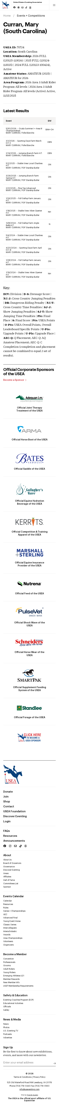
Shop (6, 801)
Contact (8, 806)
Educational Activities (13, 1003)
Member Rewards (11, 979)
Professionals (9, 962)
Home (7, 15)
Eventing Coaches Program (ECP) (18, 1000)
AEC (5, 914)
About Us (7, 860)
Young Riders (9, 972)
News (6, 1024)
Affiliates (7, 877)
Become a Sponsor (13, 380)
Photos (6, 1027)
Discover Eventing (15, 816)
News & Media (12, 1019)
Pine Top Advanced (27, 188)
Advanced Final (10, 918)
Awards (6, 935)
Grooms (7, 966)
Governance (9, 867)
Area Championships (12, 938)
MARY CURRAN (13, 133)
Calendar (7, 901)
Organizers (8, 945)
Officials (7, 1007)
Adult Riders (9, 969)
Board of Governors (12, 863)
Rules (5, 908)
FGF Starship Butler (30, 168)
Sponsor (7, 887)
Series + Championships (14, 911)
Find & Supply (32, 1095)
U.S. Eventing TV (10, 1031)
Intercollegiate (10, 928)
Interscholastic (10, 931)
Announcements (14, 841)
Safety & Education (15, 995)
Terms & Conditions (22, 1077)
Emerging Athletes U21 (13, 976)
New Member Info (11, 982)
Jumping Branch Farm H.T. (30, 153)
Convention (8, 959)
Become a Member (15, 954)
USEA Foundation (14, 811)
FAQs (6, 831)
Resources (10, 836)
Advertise (7, 1038)
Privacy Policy (39, 1077)
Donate (8, 791)
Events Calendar (13, 896)
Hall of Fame (9, 880)
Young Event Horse (11, 921)
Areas (6, 873)
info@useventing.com (29, 1089)
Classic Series (9, 925)
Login (6, 821)
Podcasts (7, 1034)
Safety (6, 1010)
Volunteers (8, 941)
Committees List (10, 884)
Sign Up (8, 1047)
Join (6, 796)
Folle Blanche (28, 133)
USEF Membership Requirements (18, 986)
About (7, 855)
